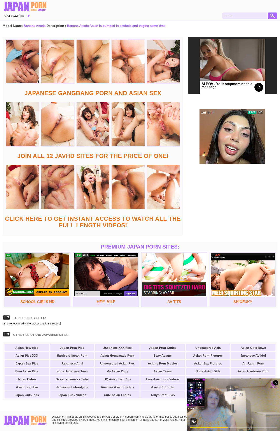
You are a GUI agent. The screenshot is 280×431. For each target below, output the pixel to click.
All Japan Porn (253, 363)
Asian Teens (163, 371)
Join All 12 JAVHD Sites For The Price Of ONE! (93, 156)
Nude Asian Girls (208, 371)
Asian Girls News (253, 347)
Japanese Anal (72, 363)
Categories (14, 16)
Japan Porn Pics (72, 347)
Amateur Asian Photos (117, 387)
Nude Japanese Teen (72, 371)
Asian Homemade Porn (117, 355)
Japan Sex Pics (27, 363)
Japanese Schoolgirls (72, 387)
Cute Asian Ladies (117, 395)
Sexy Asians (163, 355)
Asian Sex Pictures (208, 363)
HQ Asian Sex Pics (117, 379)
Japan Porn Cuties (163, 347)
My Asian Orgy (117, 371)
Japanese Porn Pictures (25, 6)
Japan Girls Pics (27, 395)
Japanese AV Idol (253, 355)
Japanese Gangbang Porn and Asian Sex (92, 93)
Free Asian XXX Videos (163, 379)
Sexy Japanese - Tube (72, 379)
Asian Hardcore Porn (253, 371)
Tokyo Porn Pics (162, 395)
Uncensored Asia (208, 347)
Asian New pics (26, 347)
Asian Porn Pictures (208, 355)
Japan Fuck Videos (72, 395)
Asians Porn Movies (163, 363)
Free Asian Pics (26, 371)
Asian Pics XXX (27, 355)
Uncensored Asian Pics (117, 363)
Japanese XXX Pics (117, 347)
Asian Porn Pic (27, 387)
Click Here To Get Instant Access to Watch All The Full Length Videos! (93, 222)
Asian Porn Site (162, 387)
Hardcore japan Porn (72, 355)
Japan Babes (27, 379)
